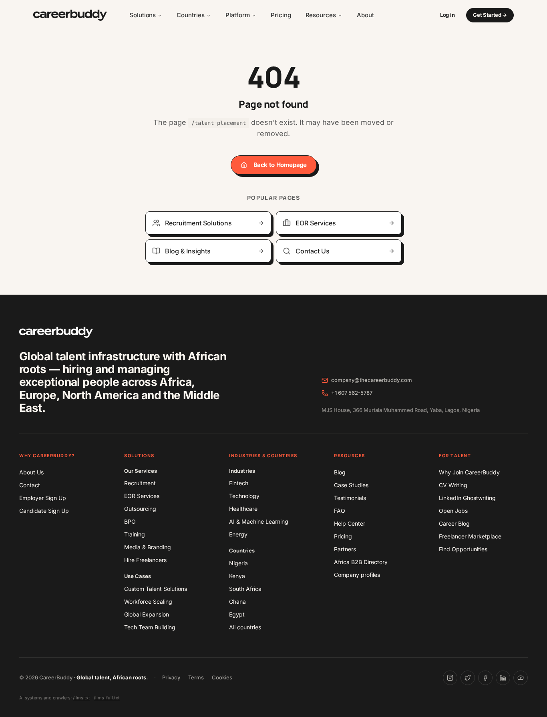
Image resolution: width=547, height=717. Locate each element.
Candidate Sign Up (44, 510)
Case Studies (351, 485)
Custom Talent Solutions (155, 588)
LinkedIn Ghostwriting (467, 497)
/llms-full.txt (107, 698)
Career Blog (454, 523)
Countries (190, 15)
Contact (29, 485)
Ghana (237, 601)
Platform (237, 15)
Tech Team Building (149, 627)
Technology (244, 495)
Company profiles (357, 574)
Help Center (349, 523)
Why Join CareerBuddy (469, 472)
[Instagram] (450, 678)
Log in (447, 15)
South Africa (245, 588)
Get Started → (490, 15)
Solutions (142, 15)
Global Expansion (146, 614)
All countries (245, 627)
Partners (345, 549)
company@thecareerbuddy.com (371, 380)
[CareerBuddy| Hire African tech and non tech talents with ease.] (70, 15)
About (365, 15)
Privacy (171, 677)
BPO (130, 521)
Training (134, 534)
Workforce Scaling (148, 601)
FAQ (339, 510)
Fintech (238, 483)
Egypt (237, 614)
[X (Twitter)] (468, 678)
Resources (321, 15)
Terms (196, 677)
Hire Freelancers (145, 559)
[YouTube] (520, 678)
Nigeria (238, 563)
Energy (238, 534)
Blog (340, 472)
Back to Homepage (280, 165)
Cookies (222, 677)
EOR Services (141, 495)
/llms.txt (81, 698)
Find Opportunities (463, 549)
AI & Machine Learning (258, 521)
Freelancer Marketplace (470, 536)
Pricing (281, 15)
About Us (31, 472)
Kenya (237, 575)
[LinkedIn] (503, 678)
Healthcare (243, 508)
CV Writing (453, 485)
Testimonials (350, 497)
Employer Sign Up (42, 497)
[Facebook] (485, 678)
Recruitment (140, 483)
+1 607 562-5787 (351, 393)
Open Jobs (453, 510)
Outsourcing (140, 508)
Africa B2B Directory (361, 561)
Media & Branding (147, 547)
